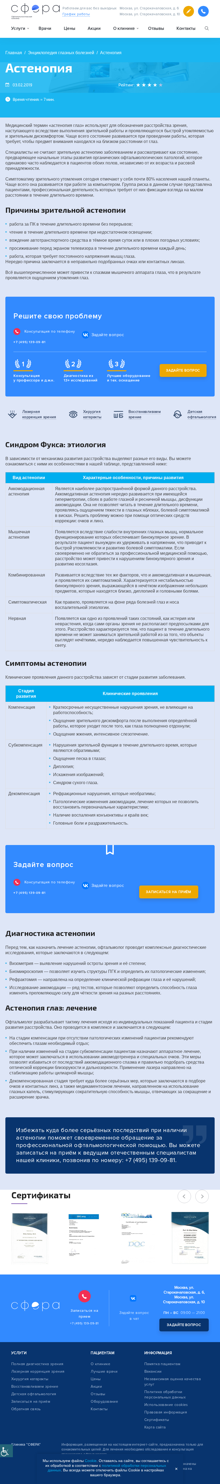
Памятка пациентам (162, 1364)
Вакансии (153, 1371)
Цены (69, 28)
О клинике (100, 1364)
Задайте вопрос (183, 370)
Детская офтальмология (33, 1394)
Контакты (186, 28)
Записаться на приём (168, 892)
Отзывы (156, 28)
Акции (94, 28)
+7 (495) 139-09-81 (29, 342)
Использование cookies (166, 1404)
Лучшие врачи (104, 1371)
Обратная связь (26, 1409)
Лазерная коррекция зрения (38, 1371)
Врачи (45, 28)
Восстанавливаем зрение (34, 1386)
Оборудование (104, 1401)
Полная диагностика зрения (37, 1364)
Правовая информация (165, 1412)
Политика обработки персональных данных (165, 1394)
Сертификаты (156, 1419)
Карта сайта (155, 1427)
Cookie (91, 1461)
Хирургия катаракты (30, 1379)
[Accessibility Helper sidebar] (6, 1450)
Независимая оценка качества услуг (172, 1382)
